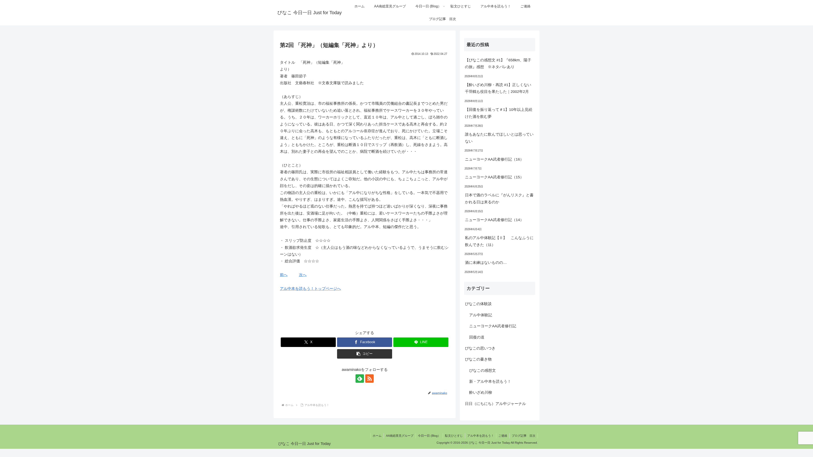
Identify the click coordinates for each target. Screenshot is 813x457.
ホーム (377, 435)
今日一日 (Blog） (429, 435)
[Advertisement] (399, 67)
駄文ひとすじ (454, 435)
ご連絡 (502, 435)
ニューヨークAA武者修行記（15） (494, 177)
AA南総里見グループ (399, 435)
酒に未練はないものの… (486, 262)
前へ (284, 275)
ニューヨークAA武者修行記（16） (494, 159)
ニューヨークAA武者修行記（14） (494, 220)
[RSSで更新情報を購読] (369, 378)
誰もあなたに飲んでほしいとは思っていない (499, 137)
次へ (303, 275)
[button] (364, 354)
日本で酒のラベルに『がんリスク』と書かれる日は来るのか (499, 198)
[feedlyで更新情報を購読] (359, 378)
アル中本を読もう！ (480, 435)
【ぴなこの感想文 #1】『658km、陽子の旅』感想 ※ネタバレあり (498, 63)
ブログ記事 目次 (523, 435)
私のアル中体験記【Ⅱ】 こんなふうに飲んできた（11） (499, 241)
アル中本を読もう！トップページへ (310, 288)
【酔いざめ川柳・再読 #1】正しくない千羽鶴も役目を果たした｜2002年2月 (498, 88)
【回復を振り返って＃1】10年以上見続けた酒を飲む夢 (498, 112)
